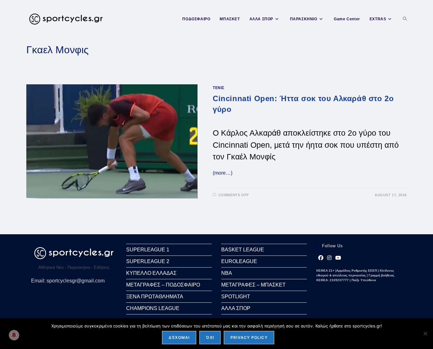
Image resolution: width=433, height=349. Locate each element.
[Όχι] (425, 333)
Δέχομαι (179, 337)
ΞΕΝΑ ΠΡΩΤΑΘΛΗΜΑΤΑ (154, 296)
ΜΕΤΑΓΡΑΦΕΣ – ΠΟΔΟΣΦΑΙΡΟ (163, 285)
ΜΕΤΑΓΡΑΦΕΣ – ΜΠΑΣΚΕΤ (253, 285)
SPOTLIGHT (235, 296)
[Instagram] (329, 258)
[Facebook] (320, 258)
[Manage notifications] (14, 335)
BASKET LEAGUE (242, 249)
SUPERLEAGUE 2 (147, 261)
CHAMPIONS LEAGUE (152, 308)
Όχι (210, 337)
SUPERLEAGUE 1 (147, 249)
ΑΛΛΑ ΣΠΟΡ (235, 308)
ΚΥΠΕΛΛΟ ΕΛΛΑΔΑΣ (151, 273)
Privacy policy (249, 337)
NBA (226, 273)
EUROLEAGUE (239, 261)
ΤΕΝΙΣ (218, 88)
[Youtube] (338, 258)
